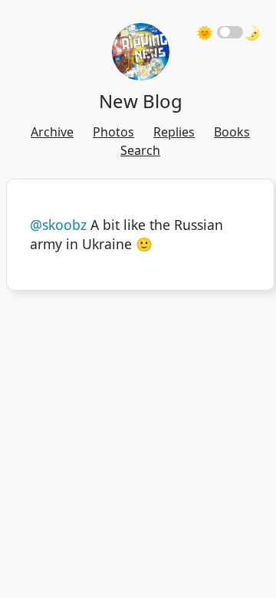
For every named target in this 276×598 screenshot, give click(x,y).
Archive (52, 131)
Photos (113, 131)
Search (140, 150)
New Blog (140, 100)
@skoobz (58, 224)
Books (232, 131)
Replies (174, 131)
